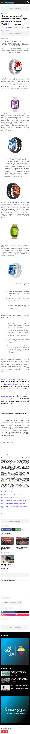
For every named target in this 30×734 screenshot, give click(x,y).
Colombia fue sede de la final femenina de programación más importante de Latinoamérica (7, 548)
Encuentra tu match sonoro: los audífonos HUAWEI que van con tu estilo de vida (7, 566)
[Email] (19, 529)
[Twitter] (13, 529)
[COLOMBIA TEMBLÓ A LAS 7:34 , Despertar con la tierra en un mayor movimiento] (5, 673)
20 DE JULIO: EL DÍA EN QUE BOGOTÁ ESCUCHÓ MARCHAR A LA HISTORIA (19, 679)
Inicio (2, 13)
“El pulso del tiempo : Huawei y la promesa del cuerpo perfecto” (21, 547)
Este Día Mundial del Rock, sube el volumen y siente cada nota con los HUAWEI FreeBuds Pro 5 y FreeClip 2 (19, 687)
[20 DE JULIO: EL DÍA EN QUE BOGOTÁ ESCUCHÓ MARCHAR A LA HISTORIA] (5, 680)
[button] (2, 2)
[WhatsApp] (16, 529)
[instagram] (8, 615)
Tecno (6, 13)
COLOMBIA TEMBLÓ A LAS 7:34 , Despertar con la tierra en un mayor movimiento (19, 672)
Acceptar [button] (5, 731)
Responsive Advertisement (15, 8)
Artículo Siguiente (24, 594)
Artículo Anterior (5, 594)
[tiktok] (22, 615)
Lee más (9, 728)
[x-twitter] (22, 612)
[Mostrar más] (22, 529)
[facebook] (8, 612)
